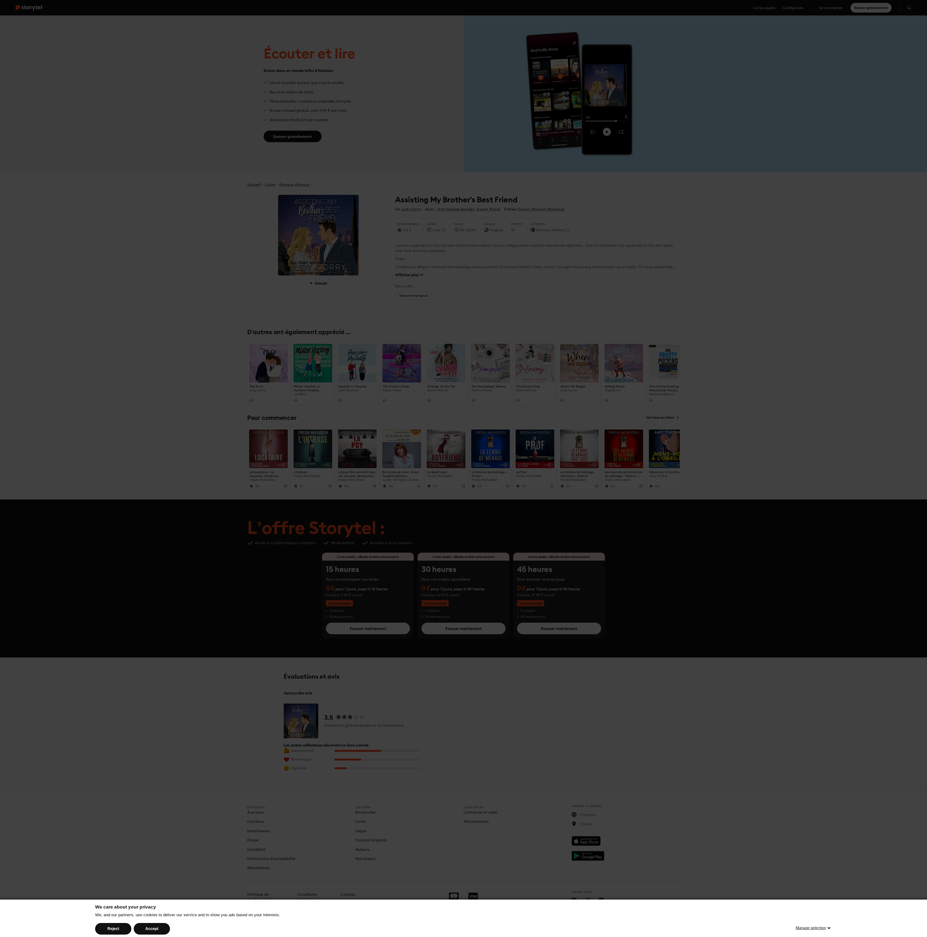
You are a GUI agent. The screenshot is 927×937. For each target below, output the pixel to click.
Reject (113, 929)
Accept (151, 929)
